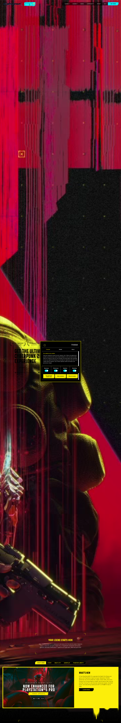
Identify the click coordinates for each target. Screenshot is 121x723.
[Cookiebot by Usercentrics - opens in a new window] (72, 345)
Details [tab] (60, 349)
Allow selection (60, 376)
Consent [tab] (48, 349)
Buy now (113, 3)
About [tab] (73, 349)
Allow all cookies (72, 376)
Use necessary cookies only (49, 376)
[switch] (56, 371)
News (82, 3)
